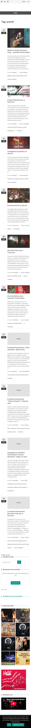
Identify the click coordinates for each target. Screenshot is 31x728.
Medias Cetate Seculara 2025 (15, 75)
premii (25, 75)
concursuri (10, 127)
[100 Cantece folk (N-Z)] (23, 644)
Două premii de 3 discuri (17, 205)
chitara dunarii (21, 428)
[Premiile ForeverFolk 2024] (23, 658)
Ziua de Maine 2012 (16, 323)
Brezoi (11, 178)
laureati (25, 72)
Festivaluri (15, 272)
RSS (6, 589)
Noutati (14, 72)
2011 (26, 480)
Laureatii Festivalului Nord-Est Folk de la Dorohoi (16, 513)
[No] (29, 721)
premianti (15, 487)
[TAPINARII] (8, 644)
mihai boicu (10, 544)
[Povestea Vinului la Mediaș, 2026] (23, 616)
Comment (19, 130)
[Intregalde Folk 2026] (8, 658)
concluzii (27, 272)
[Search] (19, 562)
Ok (9, 724)
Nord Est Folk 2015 (12, 276)
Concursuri (15, 225)
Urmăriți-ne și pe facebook (12, 596)
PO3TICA (16, 127)
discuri (22, 178)
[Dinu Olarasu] (23, 630)
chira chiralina (11, 374)
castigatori (26, 123)
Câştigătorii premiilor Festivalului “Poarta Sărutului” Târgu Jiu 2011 (17, 455)
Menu (24, 1)
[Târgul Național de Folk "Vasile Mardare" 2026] (8, 630)
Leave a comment (11, 79)
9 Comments (16, 229)
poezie (20, 127)
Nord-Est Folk (17, 544)
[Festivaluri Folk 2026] (8, 616)
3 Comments (10, 490)
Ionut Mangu (18, 540)
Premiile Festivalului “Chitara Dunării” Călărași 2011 (17, 401)
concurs (27, 225)
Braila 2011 (26, 371)
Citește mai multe (18, 724)
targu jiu (24, 487)
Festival (17, 374)
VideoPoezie (10, 130)
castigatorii (17, 178)
